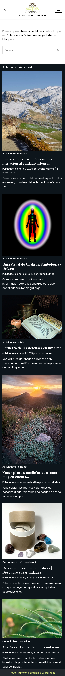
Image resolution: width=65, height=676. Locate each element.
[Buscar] (5, 9)
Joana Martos (46, 168)
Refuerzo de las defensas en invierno (32, 348)
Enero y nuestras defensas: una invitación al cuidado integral (27, 161)
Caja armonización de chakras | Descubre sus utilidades (27, 570)
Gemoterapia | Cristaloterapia (19, 562)
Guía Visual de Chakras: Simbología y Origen (32, 266)
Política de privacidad (17, 67)
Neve (13, 672)
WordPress (48, 672)
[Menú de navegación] (58, 10)
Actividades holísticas (15, 153)
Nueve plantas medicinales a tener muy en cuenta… (30, 474)
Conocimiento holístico (16, 641)
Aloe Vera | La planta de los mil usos (31, 647)
